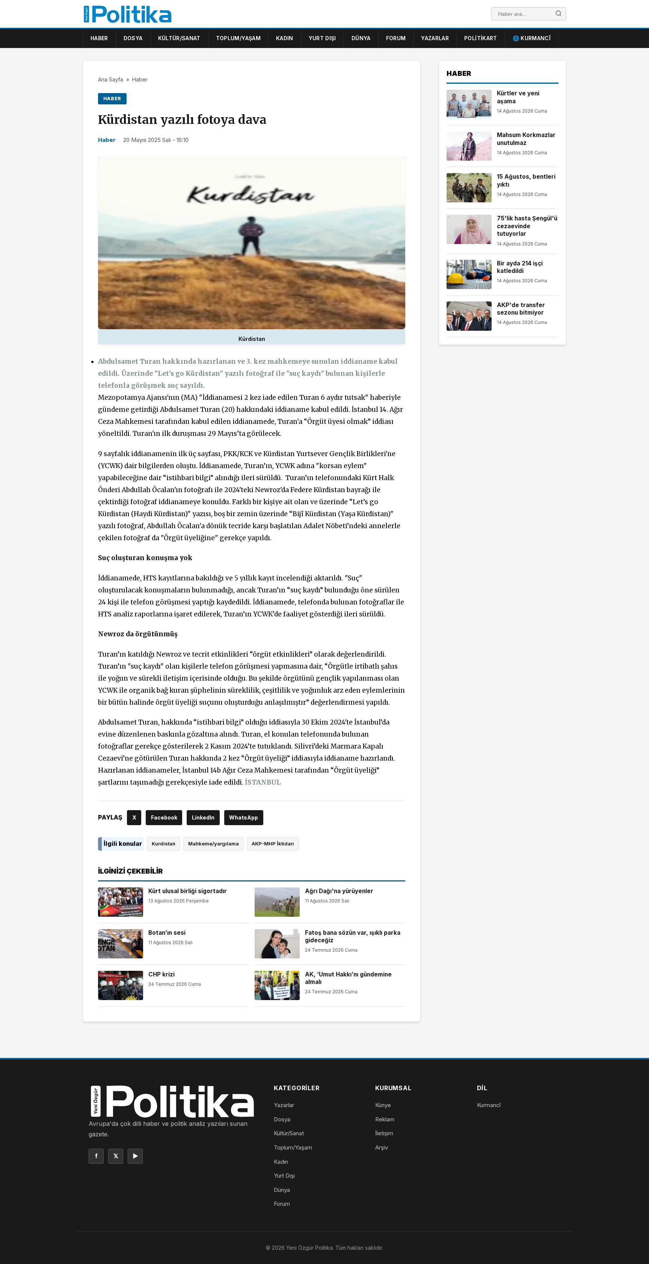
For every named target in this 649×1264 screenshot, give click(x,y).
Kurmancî (489, 1105)
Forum (396, 38)
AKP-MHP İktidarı (273, 844)
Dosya (133, 38)
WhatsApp (243, 817)
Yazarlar (435, 38)
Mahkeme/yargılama (213, 844)
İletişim (384, 1133)
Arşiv (381, 1147)
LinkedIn (203, 817)
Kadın (284, 38)
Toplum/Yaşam (238, 38)
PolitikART (480, 38)
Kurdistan (163, 844)
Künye (383, 1105)
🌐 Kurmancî (532, 38)
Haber (99, 38)
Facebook (164, 817)
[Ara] (558, 14)
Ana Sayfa (110, 79)
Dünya (361, 38)
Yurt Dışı (322, 38)
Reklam (384, 1119)
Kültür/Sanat (179, 38)
